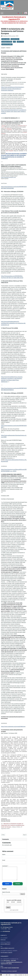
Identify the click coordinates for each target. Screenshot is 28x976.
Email (3, 860)
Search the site (6, 892)
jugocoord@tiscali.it (5, 944)
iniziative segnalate (5, 39)
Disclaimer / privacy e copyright (9, 971)
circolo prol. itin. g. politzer (7, 44)
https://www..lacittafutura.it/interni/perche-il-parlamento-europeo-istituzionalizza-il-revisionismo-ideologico (12, 88)
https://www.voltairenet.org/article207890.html (13, 726)
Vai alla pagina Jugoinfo (6, 952)
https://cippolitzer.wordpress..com (8, 177)
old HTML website (16, 900)
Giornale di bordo (5, 821)
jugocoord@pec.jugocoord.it (7, 948)
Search (22, 894)
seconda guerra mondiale (6, 41)
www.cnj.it (3, 939)
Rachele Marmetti (5, 820)
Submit (7, 883)
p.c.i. (14, 41)
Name (3, 854)
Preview (18, 883)
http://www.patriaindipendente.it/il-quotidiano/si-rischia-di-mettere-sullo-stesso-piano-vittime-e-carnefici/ (13, 111)
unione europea (20, 41)
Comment (5, 866)
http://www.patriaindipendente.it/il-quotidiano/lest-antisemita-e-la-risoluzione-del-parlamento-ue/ (13, 323)
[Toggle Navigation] (2, 13)
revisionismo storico (15, 39)
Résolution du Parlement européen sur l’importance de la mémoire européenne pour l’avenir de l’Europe (12, 825)
